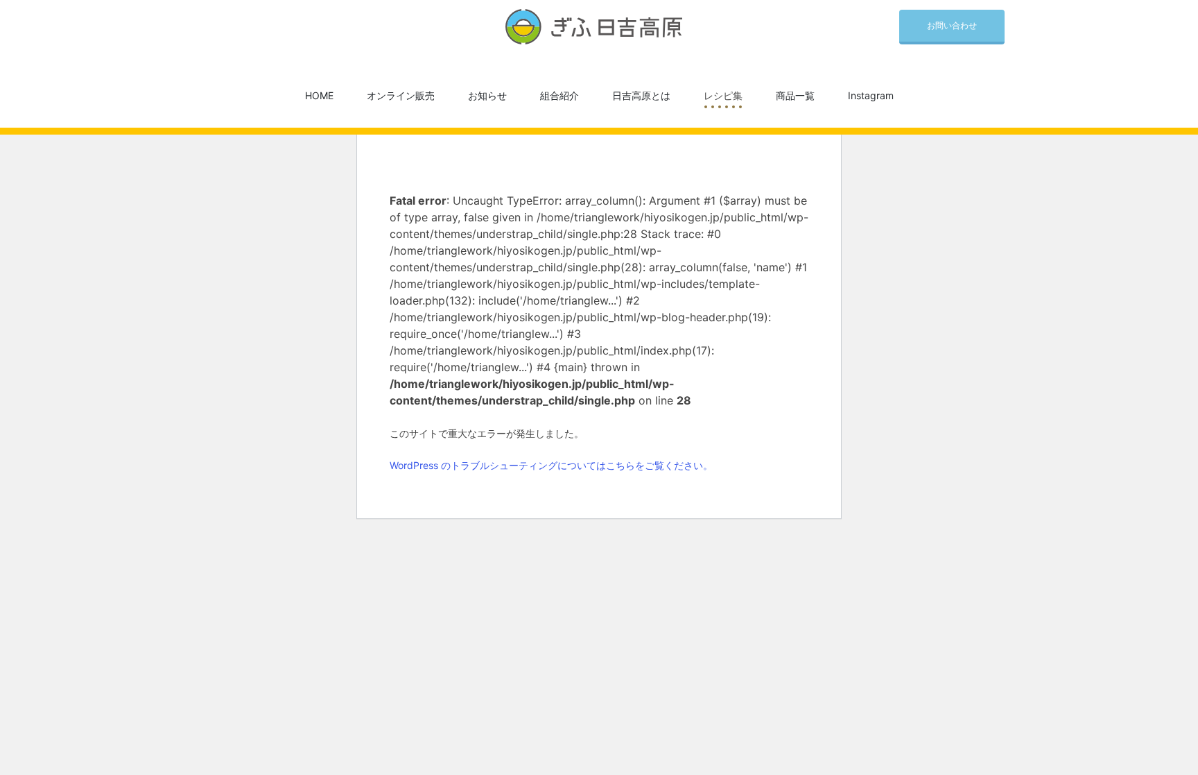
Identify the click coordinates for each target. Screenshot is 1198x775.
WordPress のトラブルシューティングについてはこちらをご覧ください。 (551, 465)
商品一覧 (795, 95)
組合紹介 (559, 95)
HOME (319, 95)
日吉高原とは (641, 95)
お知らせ (487, 95)
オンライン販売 (401, 95)
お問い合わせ (952, 25)
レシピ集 (723, 95)
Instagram (871, 95)
